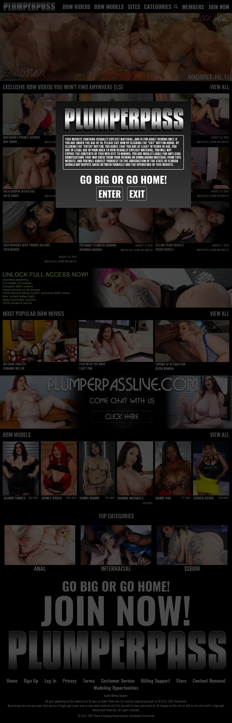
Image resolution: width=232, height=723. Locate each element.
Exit (137, 193)
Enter (109, 193)
